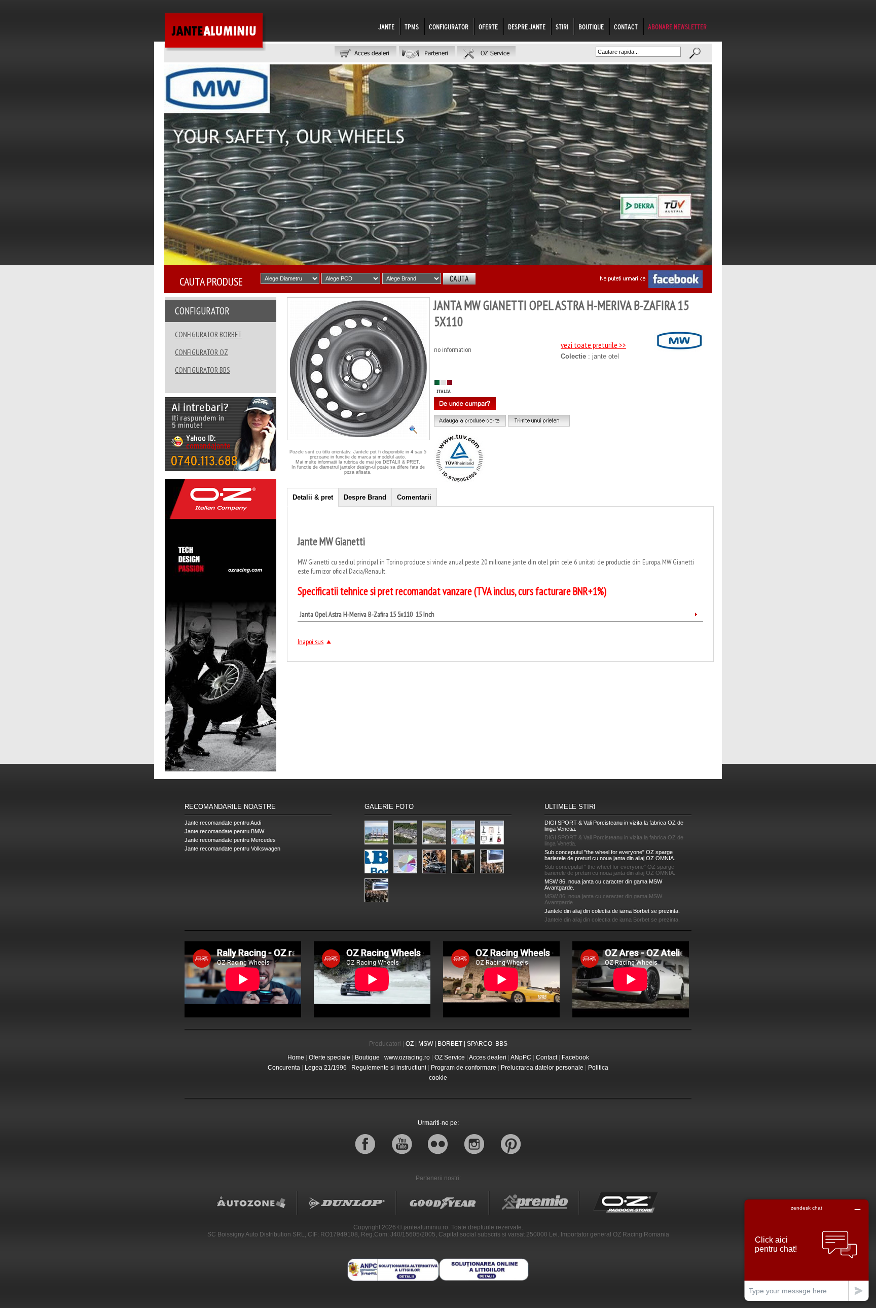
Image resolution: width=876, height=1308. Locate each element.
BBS (501, 1043)
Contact (546, 1057)
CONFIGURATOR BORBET (208, 334)
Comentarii (414, 497)
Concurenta (284, 1067)
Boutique (367, 1057)
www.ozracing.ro (407, 1057)
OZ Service (449, 1057)
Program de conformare (463, 1067)
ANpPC (520, 1057)
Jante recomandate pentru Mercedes (230, 840)
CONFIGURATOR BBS (202, 370)
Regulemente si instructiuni (388, 1067)
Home (295, 1057)
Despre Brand (365, 497)
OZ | (411, 1043)
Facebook (575, 1057)
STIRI (562, 27)
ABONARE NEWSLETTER (677, 27)
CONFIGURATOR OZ (201, 352)
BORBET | (451, 1043)
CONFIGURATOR (448, 27)
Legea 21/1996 (326, 1067)
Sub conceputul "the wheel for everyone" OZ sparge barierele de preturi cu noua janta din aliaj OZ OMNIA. (609, 855)
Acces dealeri (487, 1057)
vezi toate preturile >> (593, 345)
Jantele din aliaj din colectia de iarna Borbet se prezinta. (612, 911)
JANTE (386, 27)
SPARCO (479, 1043)
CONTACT (626, 27)
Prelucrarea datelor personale (542, 1067)
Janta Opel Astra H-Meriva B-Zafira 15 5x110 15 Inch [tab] (367, 614)
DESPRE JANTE (526, 27)
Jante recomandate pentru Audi (223, 823)
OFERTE (488, 27)
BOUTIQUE (591, 27)
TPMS (412, 27)
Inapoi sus (310, 641)
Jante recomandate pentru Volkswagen (232, 848)
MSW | (427, 1043)
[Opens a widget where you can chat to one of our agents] (806, 1249)
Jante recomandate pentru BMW (224, 831)
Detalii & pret (313, 497)
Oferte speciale (329, 1057)
